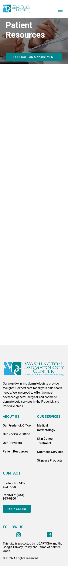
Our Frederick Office (17, 425)
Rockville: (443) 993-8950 (13, 496)
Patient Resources (15, 451)
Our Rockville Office (16, 434)
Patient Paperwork (34, 188)
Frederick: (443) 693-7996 (14, 485)
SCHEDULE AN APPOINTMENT (34, 57)
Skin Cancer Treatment (45, 441)
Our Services (48, 416)
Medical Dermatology (46, 428)
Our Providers (12, 443)
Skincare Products (50, 460)
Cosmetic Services (50, 452)
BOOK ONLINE (17, 509)
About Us (11, 416)
